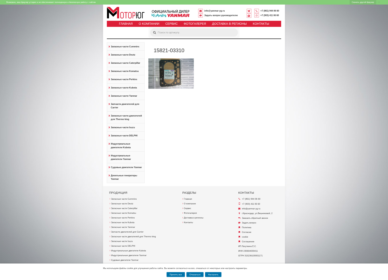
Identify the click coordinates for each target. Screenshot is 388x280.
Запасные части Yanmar (124, 95)
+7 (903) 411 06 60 (269, 15)
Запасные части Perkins (124, 79)
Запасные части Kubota (124, 87)
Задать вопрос (249, 222)
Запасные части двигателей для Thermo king (126, 117)
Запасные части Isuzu (123, 127)
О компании (149, 23)
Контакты (261, 23)
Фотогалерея (195, 23)
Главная (126, 23)
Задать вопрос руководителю (221, 15)
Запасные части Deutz (123, 54)
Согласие (246, 232)
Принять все (176, 274)
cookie (245, 237)
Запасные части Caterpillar (125, 63)
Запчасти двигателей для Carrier (125, 106)
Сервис (171, 23)
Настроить (213, 274)
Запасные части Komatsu (125, 71)
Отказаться (195, 274)
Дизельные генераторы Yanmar (124, 177)
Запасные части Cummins (125, 46)
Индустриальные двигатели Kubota (121, 145)
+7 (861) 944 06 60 (269, 10)
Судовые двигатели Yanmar (126, 167)
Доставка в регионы (229, 23)
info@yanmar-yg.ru (214, 10)
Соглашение (248, 241)
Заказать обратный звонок (255, 218)
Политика (246, 227)
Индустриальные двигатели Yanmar (121, 157)
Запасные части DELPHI (124, 135)
